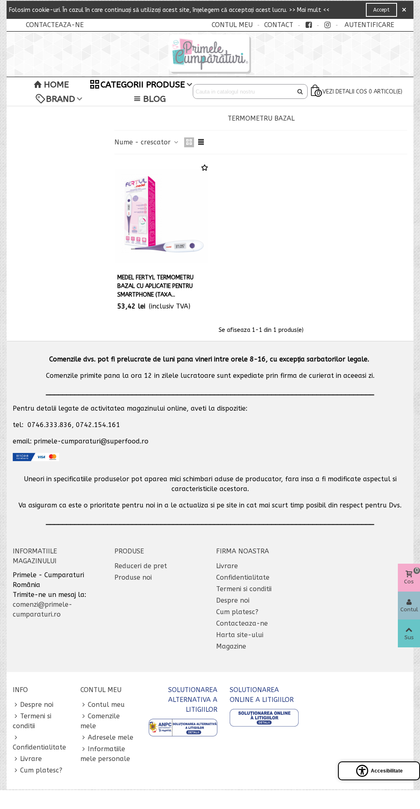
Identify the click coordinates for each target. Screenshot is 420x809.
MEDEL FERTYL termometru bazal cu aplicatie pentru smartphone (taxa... (155, 286)
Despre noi (232, 600)
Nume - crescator (143, 142)
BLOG (154, 99)
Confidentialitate (242, 577)
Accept (381, 10)
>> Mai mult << (309, 10)
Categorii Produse (142, 84)
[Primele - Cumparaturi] (210, 54)
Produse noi (133, 577)
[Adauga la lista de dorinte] (204, 168)
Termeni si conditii (244, 589)
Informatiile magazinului (35, 556)
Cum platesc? (237, 612)
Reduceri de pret (140, 566)
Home (56, 84)
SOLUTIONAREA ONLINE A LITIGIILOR (262, 695)
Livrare (227, 566)
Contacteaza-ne (242, 623)
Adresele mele (110, 737)
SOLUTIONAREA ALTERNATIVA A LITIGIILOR (192, 699)
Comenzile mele (100, 721)
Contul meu (106, 704)
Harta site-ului (239, 635)
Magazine (231, 646)
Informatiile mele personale (105, 754)
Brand (60, 99)
